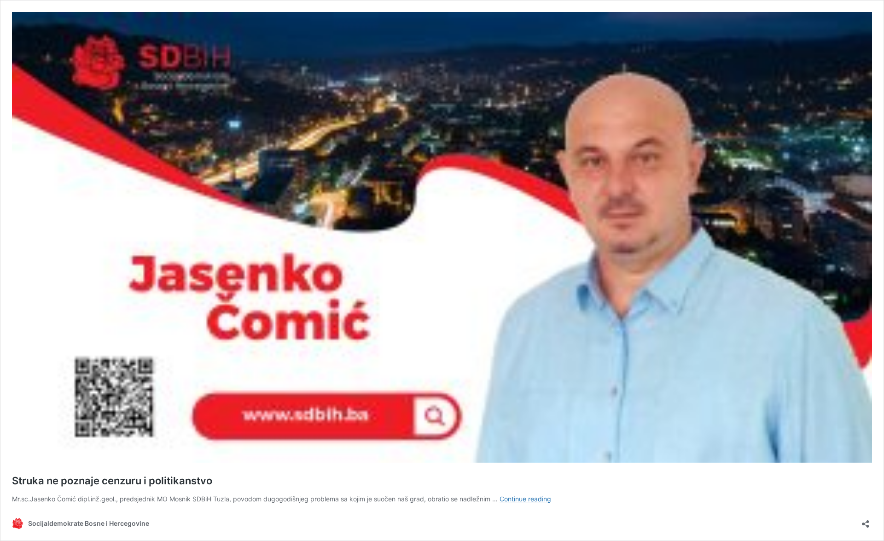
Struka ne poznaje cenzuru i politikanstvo (112, 481)
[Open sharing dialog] (865, 521)
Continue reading (525, 499)
